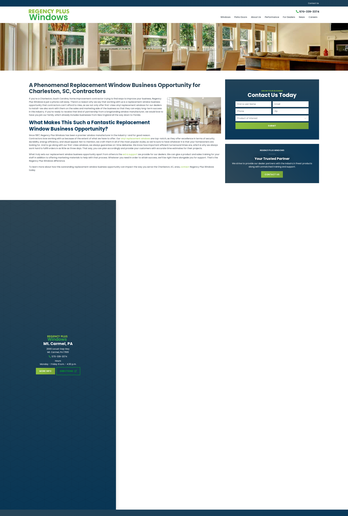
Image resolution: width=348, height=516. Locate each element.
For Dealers (289, 17)
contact (185, 166)
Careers (313, 17)
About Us (256, 17)
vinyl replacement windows (135, 138)
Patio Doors (240, 17)
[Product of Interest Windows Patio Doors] (272, 118)
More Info (45, 371)
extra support (130, 154)
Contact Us (313, 3)
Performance (272, 17)
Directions (66, 371)
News (302, 17)
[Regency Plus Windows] (77, 14)
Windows (225, 17)
